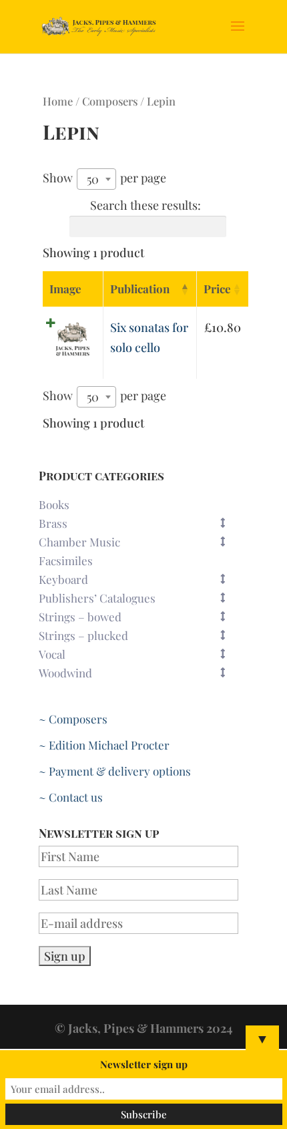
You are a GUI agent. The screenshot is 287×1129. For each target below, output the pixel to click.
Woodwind (65, 672)
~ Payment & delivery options (115, 771)
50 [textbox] (93, 179)
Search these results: (145, 205)
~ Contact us (71, 797)
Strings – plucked (83, 635)
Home (58, 101)
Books (54, 504)
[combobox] (96, 179)
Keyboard (63, 579)
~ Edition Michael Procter (104, 745)
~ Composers (73, 718)
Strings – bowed (80, 616)
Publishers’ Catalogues (97, 598)
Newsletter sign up (144, 1064)
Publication (140, 288)
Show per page (104, 178)
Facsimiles (66, 560)
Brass (53, 523)
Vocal (52, 654)
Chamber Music (79, 541)
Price (217, 288)
